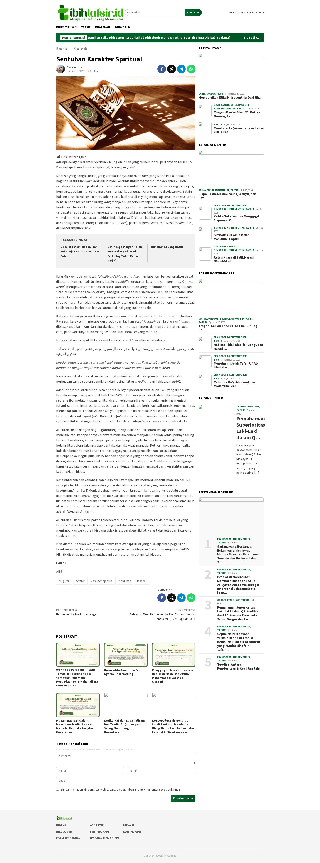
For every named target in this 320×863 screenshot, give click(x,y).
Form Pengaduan (68, 838)
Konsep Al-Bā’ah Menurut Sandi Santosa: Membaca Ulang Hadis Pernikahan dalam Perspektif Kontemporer (173, 726)
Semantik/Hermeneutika (214, 190)
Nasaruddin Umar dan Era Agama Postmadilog (122, 672)
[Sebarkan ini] (161, 69)
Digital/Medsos (224, 104)
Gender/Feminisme (225, 246)
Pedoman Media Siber (104, 838)
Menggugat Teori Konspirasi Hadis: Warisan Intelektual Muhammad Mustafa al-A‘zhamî (172, 676)
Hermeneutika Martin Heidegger (77, 612)
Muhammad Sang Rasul (167, 247)
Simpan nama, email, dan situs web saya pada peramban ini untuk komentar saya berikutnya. (120, 789)
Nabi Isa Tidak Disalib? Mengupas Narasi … (238, 347)
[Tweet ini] (171, 69)
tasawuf (142, 581)
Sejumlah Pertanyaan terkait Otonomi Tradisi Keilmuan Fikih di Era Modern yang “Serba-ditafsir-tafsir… (238, 642)
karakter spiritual (102, 581)
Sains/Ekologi (208, 93)
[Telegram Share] (181, 69)
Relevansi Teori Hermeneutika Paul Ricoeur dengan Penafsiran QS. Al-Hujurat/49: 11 (162, 614)
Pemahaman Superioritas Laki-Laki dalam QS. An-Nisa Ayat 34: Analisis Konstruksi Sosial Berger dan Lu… (237, 613)
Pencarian (193, 12)
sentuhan (125, 581)
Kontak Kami (132, 832)
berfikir (80, 581)
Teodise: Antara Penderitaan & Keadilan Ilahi (238, 666)
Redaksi (128, 825)
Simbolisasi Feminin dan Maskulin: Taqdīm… (231, 237)
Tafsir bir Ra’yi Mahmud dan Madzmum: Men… (234, 384)
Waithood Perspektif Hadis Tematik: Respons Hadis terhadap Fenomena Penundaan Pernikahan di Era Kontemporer (77, 677)
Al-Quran (64, 581)
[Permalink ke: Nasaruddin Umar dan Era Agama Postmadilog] (126, 655)
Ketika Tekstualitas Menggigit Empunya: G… (236, 218)
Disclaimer (64, 832)
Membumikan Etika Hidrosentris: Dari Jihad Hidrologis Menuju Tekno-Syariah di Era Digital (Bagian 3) (129, 38)
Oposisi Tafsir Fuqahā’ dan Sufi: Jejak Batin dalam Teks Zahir (80, 251)
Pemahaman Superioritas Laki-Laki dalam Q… (249, 428)
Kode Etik (96, 825)
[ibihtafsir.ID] (90, 12)
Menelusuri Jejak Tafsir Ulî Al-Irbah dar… (236, 365)
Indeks (61, 825)
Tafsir (222, 93)
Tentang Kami (99, 832)
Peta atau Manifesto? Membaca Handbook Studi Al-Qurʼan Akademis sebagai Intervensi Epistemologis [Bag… (238, 585)
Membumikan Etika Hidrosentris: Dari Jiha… (231, 97)
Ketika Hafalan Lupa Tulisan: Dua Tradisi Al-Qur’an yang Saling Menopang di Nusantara (124, 726)
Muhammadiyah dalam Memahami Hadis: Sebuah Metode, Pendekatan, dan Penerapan (75, 726)
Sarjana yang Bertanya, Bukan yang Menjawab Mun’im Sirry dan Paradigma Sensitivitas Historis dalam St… (238, 554)
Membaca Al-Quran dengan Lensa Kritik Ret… (239, 130)
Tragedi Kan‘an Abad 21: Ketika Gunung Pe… (237, 114)
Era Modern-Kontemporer (230, 205)
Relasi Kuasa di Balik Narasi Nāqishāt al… (234, 259)
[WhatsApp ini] (191, 69)
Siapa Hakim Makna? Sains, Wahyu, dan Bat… (227, 196)
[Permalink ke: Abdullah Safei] (60, 69)
